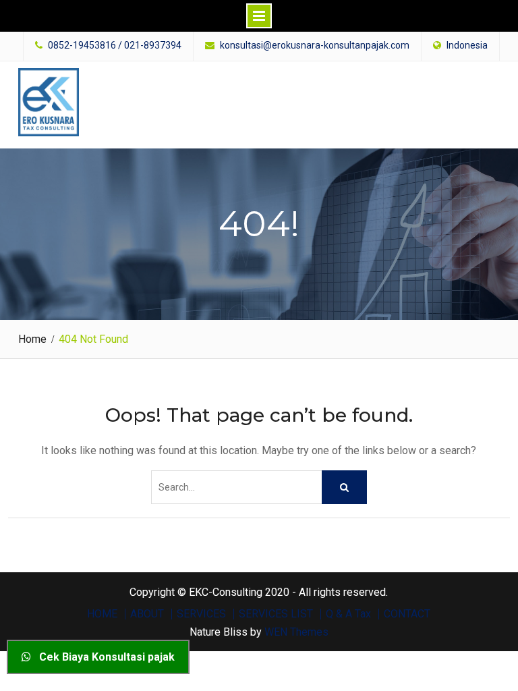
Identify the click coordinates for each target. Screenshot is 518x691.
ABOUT (147, 614)
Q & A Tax (348, 614)
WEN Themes (296, 632)
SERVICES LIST (276, 614)
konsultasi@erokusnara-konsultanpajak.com (314, 45)
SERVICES (201, 614)
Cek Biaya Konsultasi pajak (103, 657)
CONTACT (407, 614)
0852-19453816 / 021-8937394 (114, 45)
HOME (102, 614)
